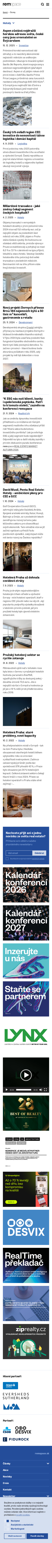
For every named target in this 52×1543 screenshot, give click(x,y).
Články (6, 1463)
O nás (6, 1483)
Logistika (22, 143)
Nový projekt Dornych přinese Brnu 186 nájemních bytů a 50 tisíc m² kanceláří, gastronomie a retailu (23, 312)
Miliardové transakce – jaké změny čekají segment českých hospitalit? (21, 209)
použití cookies (23, 1514)
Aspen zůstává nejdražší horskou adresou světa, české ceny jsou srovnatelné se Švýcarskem (23, 35)
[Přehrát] (6, 1089)
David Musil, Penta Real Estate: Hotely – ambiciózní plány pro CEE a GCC (23, 492)
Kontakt (7, 1489)
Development (25, 322)
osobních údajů (38, 858)
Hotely (20, 217)
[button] (26, 1075)
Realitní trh (24, 413)
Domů (5, 12)
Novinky (7, 1476)
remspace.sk (42, 1453)
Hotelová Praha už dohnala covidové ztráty (21, 579)
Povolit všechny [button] (37, 1536)
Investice (23, 45)
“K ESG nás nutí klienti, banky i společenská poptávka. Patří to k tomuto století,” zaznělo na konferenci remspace (24, 403)
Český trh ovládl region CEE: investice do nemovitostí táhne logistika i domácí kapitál (24, 135)
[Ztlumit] (40, 1089)
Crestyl (30, 327)
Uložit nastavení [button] (15, 1536)
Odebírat (39, 853)
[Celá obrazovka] (45, 1089)
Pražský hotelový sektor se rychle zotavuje (21, 656)
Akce (5, 1470)
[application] (26, 1075)
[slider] (23, 1089)
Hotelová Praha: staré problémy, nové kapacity (19, 734)
